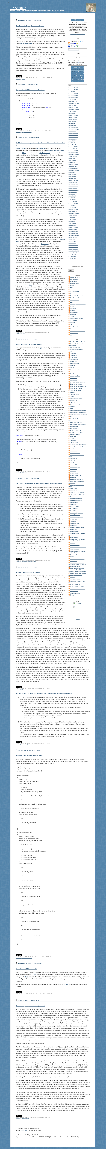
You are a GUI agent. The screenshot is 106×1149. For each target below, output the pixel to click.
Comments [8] (18, 472)
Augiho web (73, 353)
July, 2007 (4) (72, 205)
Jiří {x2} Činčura (74, 426)
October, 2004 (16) (73, 249)
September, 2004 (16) (74, 250)
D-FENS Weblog (74, 400)
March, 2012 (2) (72, 131)
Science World (73, 529)
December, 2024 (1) (73, 89)
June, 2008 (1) (72, 195)
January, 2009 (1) (73, 182)
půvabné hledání (44, 153)
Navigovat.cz (73, 490)
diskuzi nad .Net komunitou (55, 150)
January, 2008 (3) (73, 201)
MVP (26, 977)
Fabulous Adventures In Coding (78, 410)
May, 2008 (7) (72, 197)
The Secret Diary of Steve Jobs (78, 547)
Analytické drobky (74, 283)
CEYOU (34, 974)
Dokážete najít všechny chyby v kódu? (29, 755)
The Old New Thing (75, 545)
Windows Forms (74, 333)
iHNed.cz (72, 416)
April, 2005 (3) (72, 241)
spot (41, 348)
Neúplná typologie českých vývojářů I (29, 572)
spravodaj (72, 542)
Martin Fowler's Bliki (75, 453)
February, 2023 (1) (73, 93)
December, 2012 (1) (73, 127)
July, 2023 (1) (72, 91)
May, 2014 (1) (72, 123)
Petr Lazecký (45, 244)
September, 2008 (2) (74, 190)
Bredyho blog (73, 380)
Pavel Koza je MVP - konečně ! (26, 969)
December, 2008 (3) (73, 184)
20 (78, 77)
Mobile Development (75, 466)
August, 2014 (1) (73, 119)
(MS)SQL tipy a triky (75, 277)
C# (70, 289)
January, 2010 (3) (73, 166)
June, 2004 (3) (72, 254)
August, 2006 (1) (73, 215)
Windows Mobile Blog (75, 584)
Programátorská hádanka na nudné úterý (30, 90)
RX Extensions (74, 320)
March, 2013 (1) (72, 125)
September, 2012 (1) (74, 129)
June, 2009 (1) (72, 174)
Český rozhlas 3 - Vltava (76, 388)
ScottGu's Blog (74, 537)
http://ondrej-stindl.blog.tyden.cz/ (78, 414)
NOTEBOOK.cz (74, 502)
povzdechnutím (41, 148)
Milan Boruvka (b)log (75, 462)
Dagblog (72, 396)
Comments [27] (19, 689)
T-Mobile (72, 556)
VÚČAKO (72, 577)
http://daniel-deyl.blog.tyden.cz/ (78, 412)
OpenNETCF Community (76, 510)
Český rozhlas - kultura (76, 384)
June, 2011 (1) (72, 140)
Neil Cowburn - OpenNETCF (77, 492)
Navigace (72, 310)
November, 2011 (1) (73, 137)
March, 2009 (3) (72, 178)
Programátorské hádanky (76, 318)
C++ (71, 293)
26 (72, 71)
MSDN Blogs (73, 477)
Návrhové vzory (74, 312)
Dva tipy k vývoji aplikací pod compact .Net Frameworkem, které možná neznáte (44, 693)
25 (74, 79)
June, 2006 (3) (72, 219)
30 (80, 71)
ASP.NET (72, 285)
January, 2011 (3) (73, 148)
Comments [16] (19, 132)
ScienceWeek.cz (74, 531)
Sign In (78, 619)
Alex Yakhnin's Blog (75, 347)
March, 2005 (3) (72, 243)
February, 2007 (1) (73, 209)
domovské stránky (26, 43)
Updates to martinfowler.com (77, 559)
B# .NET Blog (73, 357)
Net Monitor (73, 314)
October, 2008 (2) (73, 188)
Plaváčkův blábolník (75, 515)
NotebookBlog (73, 504)
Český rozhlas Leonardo (76, 390)
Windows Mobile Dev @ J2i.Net (78, 586)
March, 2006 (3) (72, 225)
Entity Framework (74, 297)
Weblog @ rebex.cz (75, 579)
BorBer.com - (73, 378)
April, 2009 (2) (72, 176)
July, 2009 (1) (72, 172)
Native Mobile (73, 488)
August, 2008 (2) (73, 192)
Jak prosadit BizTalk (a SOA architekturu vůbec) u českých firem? (39, 483)
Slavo (24, 153)
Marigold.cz (73, 448)
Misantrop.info (73, 464)
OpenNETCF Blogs (74, 508)
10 (72, 75)
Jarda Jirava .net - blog (76, 422)
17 (72, 77)
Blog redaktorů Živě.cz (75, 369)
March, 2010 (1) (72, 162)
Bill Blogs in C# (74, 359)
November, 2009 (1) (73, 168)
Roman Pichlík (20, 148)
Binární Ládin (73, 361)
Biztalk (71, 287)
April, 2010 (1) (72, 160)
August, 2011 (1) (73, 138)
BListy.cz (72, 365)
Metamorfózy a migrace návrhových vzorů (30, 1006)
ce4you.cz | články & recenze (77, 382)
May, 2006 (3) (72, 221)
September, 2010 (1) (74, 154)
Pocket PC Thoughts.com (76, 517)
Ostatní (72, 316)
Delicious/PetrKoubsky (76, 398)
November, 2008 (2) (73, 186)
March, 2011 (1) (72, 144)
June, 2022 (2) (72, 99)
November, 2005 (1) (73, 233)
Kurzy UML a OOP (74, 299)
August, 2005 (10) (73, 237)
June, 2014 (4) (72, 121)
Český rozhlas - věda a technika (78, 386)
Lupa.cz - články (74, 442)
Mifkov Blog (73, 460)
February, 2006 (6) (73, 227)
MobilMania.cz (73, 469)
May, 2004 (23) (72, 256)
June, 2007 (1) (72, 207)
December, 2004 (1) (73, 245)
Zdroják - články (74, 591)
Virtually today (73, 561)
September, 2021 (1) (74, 103)
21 (80, 77)
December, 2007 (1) (73, 203)
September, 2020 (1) (74, 109)
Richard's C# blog (74, 523)
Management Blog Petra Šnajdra (78, 444)
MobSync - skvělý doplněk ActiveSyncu (30, 26)
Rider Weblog (73, 525)
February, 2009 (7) (73, 180)
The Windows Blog (74, 549)
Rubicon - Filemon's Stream (77, 527)
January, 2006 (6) (73, 229)
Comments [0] (18, 79)
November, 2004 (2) (73, 247)
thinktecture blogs (74, 554)
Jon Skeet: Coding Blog (76, 430)
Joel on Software (74, 428)
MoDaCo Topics (74, 473)
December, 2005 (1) (73, 231)
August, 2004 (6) (73, 252)
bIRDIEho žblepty (74, 363)
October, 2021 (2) (73, 101)
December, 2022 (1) (73, 95)
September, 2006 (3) (74, 213)
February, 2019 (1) (73, 115)
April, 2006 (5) (72, 223)
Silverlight (72, 322)
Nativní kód (73, 308)
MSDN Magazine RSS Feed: (77, 479)
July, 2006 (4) (72, 217)
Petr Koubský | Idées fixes (76, 512)
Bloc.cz (72, 367)
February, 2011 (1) (73, 146)
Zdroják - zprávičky (75, 593)
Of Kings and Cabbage (75, 506)
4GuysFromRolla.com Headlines (78, 341)
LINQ (71, 302)
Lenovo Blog (73, 440)
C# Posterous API (74, 291)
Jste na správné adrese (77, 34)
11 (74, 75)
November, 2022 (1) (73, 97)
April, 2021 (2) (72, 105)
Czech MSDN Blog (74, 394)
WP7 (71, 335)
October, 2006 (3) (73, 211)
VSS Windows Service (75, 326)
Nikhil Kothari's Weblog (76, 500)
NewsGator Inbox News (76, 498)
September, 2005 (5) (74, 235)
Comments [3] (18, 1118)
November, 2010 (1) (73, 152)
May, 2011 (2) (72, 142)
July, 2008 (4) (72, 193)
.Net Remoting (73, 281)
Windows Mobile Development (77, 588)
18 (74, 77)
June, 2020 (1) (72, 111)
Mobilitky (72, 306)
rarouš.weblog (73, 519)
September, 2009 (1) (74, 170)
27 (74, 71)
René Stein (18, 8)
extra (71, 408)
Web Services (73, 328)
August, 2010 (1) (73, 156)
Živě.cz (72, 595)
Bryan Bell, (24, 1130)
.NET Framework (74, 279)
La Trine (72, 438)
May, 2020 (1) (72, 113)
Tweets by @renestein (73, 49)
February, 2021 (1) (73, 107)
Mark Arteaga (73, 450)
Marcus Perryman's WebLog (77, 446)
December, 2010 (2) (73, 150)
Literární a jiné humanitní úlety (78, 304)
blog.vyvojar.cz (74, 371)
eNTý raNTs (73, 402)
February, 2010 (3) (73, 164)
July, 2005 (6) (72, 239)
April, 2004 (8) (72, 258)
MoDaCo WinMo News (75, 475)
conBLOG (72, 392)
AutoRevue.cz (73, 355)
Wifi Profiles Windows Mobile (77, 331)
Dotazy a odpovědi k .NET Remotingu (29, 344)
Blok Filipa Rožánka (75, 375)
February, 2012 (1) (73, 133)
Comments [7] (18, 561)
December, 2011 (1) (73, 135)
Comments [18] (19, 958)
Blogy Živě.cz (73, 373)
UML (71, 324)
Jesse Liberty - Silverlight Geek (78, 424)
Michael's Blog (73, 458)
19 (76, 77)
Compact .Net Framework (76, 295)
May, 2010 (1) (72, 158)
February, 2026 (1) (73, 87)
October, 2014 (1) (73, 117)
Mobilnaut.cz (73, 471)
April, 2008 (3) (72, 199)
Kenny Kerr (73, 436)
